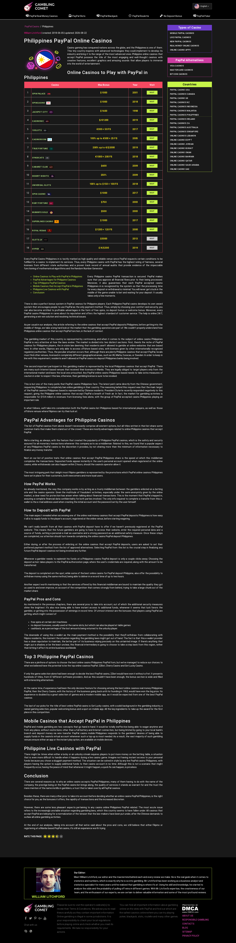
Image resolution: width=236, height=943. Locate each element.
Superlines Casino (42, 221)
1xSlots (37, 130)
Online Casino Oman (180, 152)
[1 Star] (45, 836)
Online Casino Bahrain (182, 157)
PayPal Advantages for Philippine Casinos (54, 279)
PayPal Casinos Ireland (182, 119)
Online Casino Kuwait (181, 148)
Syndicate (38, 158)
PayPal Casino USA (180, 90)
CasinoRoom (39, 139)
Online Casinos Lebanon (183, 136)
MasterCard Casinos (181, 70)
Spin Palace (38, 94)
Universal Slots (41, 185)
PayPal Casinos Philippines (184, 115)
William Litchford (32, 33)
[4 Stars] (57, 836)
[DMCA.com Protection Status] (190, 908)
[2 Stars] (49, 836)
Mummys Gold (40, 212)
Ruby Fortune (40, 203)
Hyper (35, 249)
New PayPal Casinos (180, 41)
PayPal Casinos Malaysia (183, 111)
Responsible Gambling (195, 919)
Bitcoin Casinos (179, 74)
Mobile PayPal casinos (182, 33)
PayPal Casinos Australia (184, 127)
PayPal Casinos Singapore (184, 131)
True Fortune (40, 148)
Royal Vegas (39, 230)
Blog (185, 927)
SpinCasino (38, 103)
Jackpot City (40, 112)
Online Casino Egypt (181, 140)
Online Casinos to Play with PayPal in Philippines (57, 276)
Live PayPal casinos (180, 37)
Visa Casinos (177, 66)
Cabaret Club (40, 167)
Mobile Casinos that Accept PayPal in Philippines (58, 286)
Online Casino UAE (179, 169)
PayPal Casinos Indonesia (184, 106)
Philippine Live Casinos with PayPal (51, 289)
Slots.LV (37, 240)
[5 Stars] (61, 836)
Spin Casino (38, 194)
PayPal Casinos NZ (180, 102)
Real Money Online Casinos (184, 46)
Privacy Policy (190, 935)
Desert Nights (40, 176)
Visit (152, 92)
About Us (187, 915)
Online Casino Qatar (181, 161)
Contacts (188, 923)
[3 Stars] (53, 836)
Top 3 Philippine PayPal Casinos (49, 283)
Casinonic (38, 121)
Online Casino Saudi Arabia (184, 165)
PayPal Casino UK (179, 98)
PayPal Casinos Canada (182, 94)
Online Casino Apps (180, 50)
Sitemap (187, 931)
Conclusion (38, 292)
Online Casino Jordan (182, 144)
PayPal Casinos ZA (180, 123)
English (204, 6)
